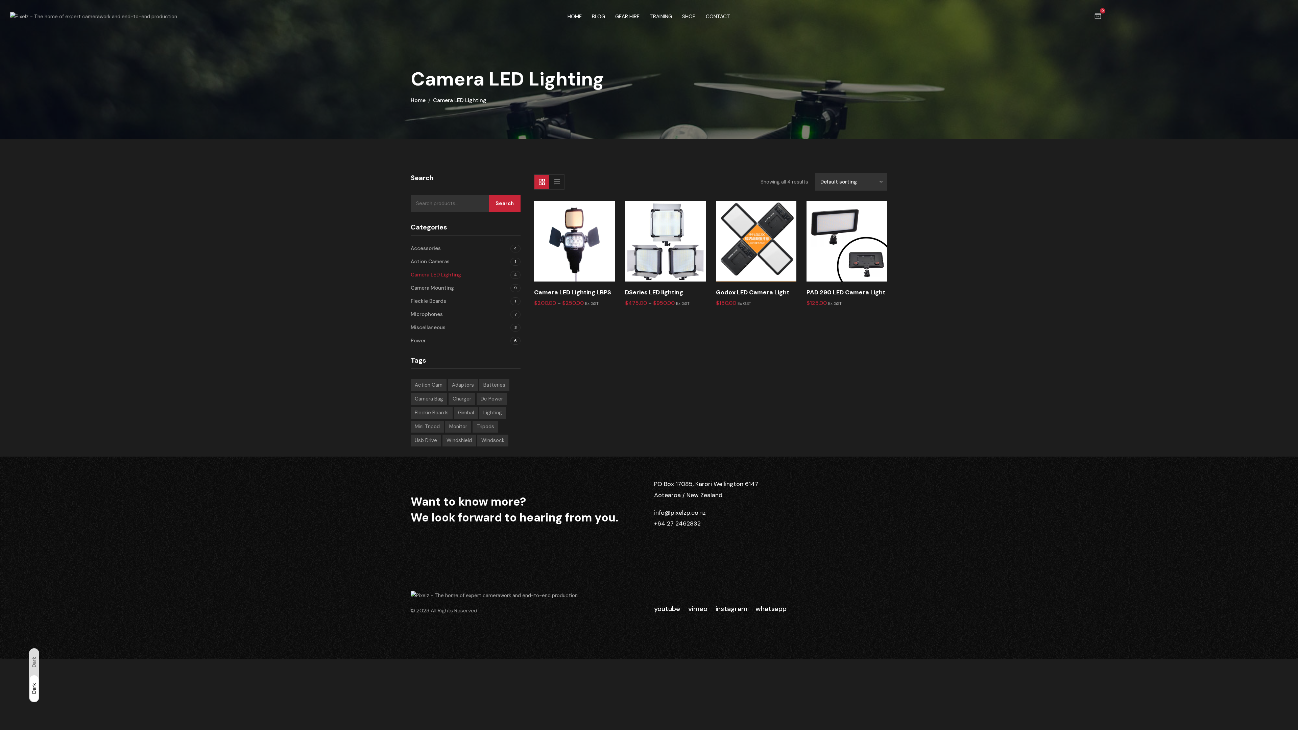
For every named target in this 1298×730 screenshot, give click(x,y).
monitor (458, 426)
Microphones (427, 314)
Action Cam (428, 385)
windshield (459, 440)
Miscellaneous (428, 327)
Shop (689, 16)
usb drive (426, 440)
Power (418, 340)
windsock (492, 440)
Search (505, 203)
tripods (485, 426)
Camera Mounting (432, 288)
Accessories (426, 248)
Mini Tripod (427, 426)
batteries (494, 385)
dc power (492, 398)
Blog (598, 16)
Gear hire (627, 16)
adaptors (463, 385)
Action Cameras (430, 261)
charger (462, 398)
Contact (718, 16)
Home (575, 16)
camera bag (429, 398)
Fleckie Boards (428, 301)
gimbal (466, 412)
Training (661, 16)
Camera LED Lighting (436, 274)
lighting (492, 412)
